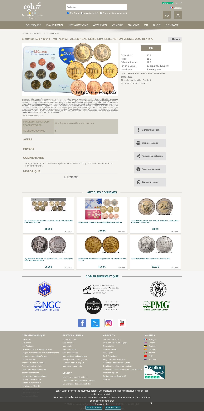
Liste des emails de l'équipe (115, 343)
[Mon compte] (178, 18)
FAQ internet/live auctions (114, 359)
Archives (100, 25)
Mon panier (68, 346)
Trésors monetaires (30, 373)
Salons (133, 25)
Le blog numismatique (31, 379)
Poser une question (151, 169)
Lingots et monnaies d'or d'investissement (40, 353)
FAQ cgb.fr (108, 353)
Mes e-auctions (69, 349)
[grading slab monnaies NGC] (47, 306)
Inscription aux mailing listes (75, 359)
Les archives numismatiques (34, 376)
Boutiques (33, 25)
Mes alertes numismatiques (75, 356)
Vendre (117, 25)
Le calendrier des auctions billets (77, 384)
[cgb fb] (180, 3)
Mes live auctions (70, 353)
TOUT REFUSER (113, 408)
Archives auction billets (32, 366)
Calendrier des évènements (34, 369)
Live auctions (78, 25)
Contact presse (109, 349)
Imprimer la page (150, 143)
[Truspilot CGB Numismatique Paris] (167, 3)
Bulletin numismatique (31, 383)
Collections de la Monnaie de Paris (37, 349)
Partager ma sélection (152, 156)
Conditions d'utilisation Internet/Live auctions (122, 369)
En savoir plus (102, 404)
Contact (172, 25)
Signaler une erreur (151, 130)
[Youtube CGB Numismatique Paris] (122, 323)
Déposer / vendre (150, 182)
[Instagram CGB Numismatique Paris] (108, 323)
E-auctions (54, 25)
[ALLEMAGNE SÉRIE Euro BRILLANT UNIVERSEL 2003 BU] (70, 95)
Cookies (106, 379)
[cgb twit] (176, 3)
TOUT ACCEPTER (93, 408)
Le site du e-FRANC (31, 386)
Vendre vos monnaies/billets (75, 377)
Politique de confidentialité (114, 376)
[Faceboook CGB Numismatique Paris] (82, 323)
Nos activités (108, 346)
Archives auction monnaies (34, 363)
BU (151, 48)
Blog (157, 25)
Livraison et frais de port (73, 363)
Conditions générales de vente (116, 363)
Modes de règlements (72, 366)
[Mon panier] (167, 18)
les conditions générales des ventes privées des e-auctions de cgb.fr (56, 104)
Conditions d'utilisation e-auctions (117, 366)
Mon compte (68, 343)
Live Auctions (27, 346)
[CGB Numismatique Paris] (32, 20)
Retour (176, 39)
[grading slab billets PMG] (156, 306)
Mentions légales (110, 373)
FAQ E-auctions (110, 356)
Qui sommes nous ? (112, 339)
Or (146, 25)
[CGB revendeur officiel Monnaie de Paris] (102, 306)
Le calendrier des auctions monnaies (79, 380)
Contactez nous (69, 339)
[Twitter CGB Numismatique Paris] (95, 323)
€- (56, 130)
